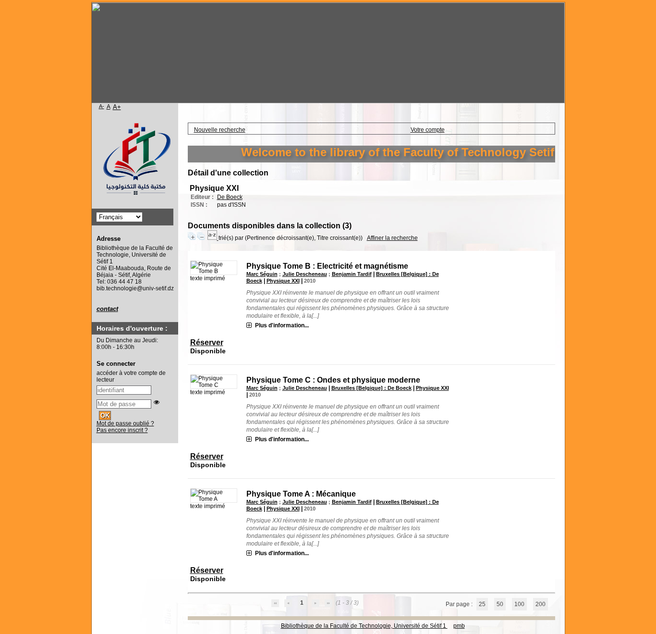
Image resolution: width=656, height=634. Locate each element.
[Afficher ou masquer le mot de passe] (156, 402)
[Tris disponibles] (213, 238)
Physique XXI (283, 281)
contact (107, 308)
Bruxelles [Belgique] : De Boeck (371, 388)
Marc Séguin (262, 274)
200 (540, 604)
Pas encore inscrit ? (122, 430)
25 (482, 604)
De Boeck (230, 197)
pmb (459, 625)
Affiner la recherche (392, 238)
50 (500, 604)
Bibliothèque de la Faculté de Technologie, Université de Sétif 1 (364, 625)
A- (101, 106)
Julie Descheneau (304, 274)
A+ (117, 107)
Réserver (206, 342)
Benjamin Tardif (352, 274)
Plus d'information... (282, 325)
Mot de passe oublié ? (125, 423)
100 (519, 604)
